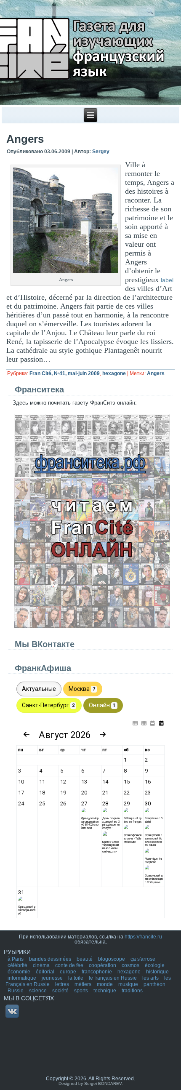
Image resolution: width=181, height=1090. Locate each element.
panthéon (154, 984)
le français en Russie (113, 978)
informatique (22, 978)
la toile (76, 978)
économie (20, 972)
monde (105, 984)
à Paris (16, 959)
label (167, 280)
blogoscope (112, 959)
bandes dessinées (50, 959)
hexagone (114, 373)
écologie (155, 965)
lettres (62, 984)
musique (128, 984)
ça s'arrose (142, 959)
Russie (16, 991)
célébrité (18, 965)
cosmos (131, 965)
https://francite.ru (143, 937)
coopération (103, 965)
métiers (84, 984)
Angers (156, 373)
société (61, 991)
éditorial (46, 972)
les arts (151, 978)
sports (81, 991)
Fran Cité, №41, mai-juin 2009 (64, 373)
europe (68, 972)
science (38, 991)
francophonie (97, 972)
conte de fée (70, 965)
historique (157, 972)
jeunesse (53, 978)
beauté (85, 959)
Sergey (100, 152)
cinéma (42, 965)
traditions (132, 991)
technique (105, 991)
